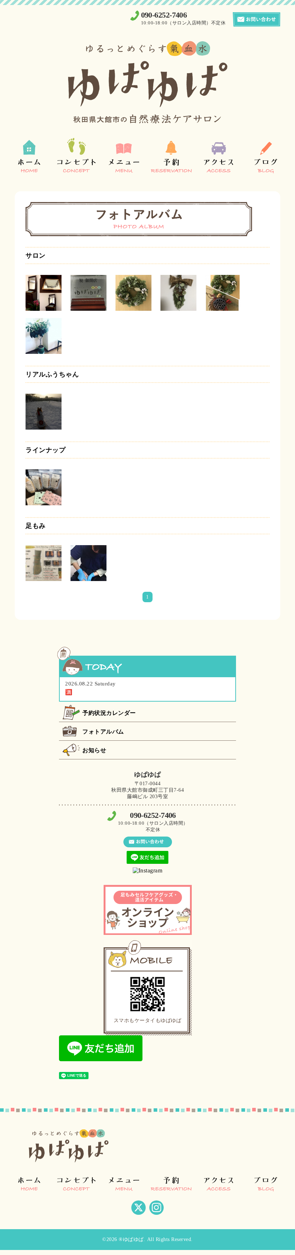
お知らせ (94, 750)
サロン (36, 255)
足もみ (36, 525)
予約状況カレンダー (109, 713)
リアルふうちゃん (52, 374)
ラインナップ (45, 450)
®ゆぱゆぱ (131, 1239)
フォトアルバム (103, 732)
